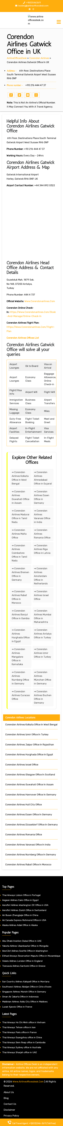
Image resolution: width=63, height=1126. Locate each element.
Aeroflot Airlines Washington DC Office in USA (25, 905)
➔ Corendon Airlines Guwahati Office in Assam (20, 497)
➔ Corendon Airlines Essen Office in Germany (41, 497)
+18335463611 (33, 2)
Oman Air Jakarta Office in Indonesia (20, 996)
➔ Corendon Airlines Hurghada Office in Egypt (21, 636)
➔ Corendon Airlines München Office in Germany (42, 678)
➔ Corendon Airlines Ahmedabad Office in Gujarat (43, 478)
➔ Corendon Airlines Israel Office (41, 595)
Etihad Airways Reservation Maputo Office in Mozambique (31, 956)
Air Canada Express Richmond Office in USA (24, 920)
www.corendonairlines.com (39, 301)
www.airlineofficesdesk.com (28, 1081)
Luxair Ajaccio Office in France (17, 1006)
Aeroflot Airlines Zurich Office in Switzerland (24, 910)
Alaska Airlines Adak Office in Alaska (20, 925)
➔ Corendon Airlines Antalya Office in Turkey (42, 634)
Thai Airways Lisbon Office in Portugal (21, 895)
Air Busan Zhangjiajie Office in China (20, 915)
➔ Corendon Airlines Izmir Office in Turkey (42, 653)
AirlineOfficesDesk (17, 58)
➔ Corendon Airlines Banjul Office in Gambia (20, 614)
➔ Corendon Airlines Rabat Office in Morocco (19, 597)
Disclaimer (9, 1109)
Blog (6, 1098)
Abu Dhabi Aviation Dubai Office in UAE (21, 941)
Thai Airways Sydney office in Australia (21, 1047)
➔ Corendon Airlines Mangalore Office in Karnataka (18, 657)
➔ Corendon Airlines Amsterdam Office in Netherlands (41, 576)
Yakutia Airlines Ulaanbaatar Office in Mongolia (25, 946)
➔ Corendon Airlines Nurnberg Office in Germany (20, 678)
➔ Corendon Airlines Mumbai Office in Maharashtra (42, 616)
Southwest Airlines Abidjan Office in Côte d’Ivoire (26, 986)
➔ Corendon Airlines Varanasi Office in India (42, 516)
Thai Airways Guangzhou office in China (22, 1037)
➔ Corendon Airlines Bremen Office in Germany (20, 574)
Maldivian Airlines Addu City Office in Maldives (25, 1001)
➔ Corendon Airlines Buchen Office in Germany (42, 697)
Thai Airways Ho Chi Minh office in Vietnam (23, 1022)
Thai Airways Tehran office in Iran (19, 1027)
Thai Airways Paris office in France (19, 1032)
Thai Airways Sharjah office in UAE (19, 1052)
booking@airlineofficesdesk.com (33, 6)
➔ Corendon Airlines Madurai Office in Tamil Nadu (20, 516)
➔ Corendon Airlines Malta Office (19, 534)
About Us (9, 1092)
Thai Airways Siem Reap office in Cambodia (23, 1042)
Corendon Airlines (39, 58)
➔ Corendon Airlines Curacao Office (21, 695)
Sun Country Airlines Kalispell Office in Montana (26, 981)
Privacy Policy (11, 1115)
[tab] (59, 22)
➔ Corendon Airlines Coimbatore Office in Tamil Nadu (19, 553)
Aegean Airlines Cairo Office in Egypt (20, 900)
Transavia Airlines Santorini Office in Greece (23, 966)
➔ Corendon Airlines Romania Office (42, 534)
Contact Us (10, 1104)
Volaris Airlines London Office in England (22, 961)
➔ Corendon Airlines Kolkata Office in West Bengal (20, 478)
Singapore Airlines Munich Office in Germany (24, 991)
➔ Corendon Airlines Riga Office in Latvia (42, 549)
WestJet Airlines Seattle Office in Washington (25, 951)
